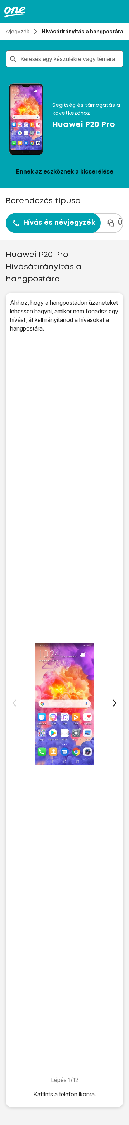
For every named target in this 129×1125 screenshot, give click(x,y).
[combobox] (70, 59)
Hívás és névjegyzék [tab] (59, 223)
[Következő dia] (114, 703)
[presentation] (64, 223)
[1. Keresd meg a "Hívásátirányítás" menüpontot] (64, 704)
